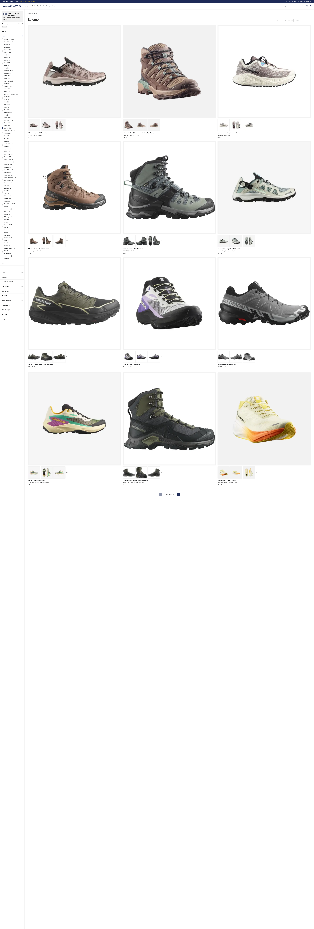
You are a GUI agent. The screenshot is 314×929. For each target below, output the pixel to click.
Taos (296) (7, 68)
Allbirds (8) (7, 214)
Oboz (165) (7, 99)
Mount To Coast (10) (9, 203)
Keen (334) (7, 62)
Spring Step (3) (8, 237)
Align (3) (6, 232)
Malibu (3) (7, 235)
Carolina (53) (7, 156)
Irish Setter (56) (8, 154)
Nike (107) (7, 125)
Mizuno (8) (7, 211)
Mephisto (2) (7, 243)
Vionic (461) (7, 49)
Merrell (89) (7, 136)
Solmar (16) (7, 193)
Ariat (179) (7, 96)
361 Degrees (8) (8, 217)
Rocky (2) (6, 240)
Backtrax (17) (7, 188)
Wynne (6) (7, 219)
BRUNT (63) (7, 151)
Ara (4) (6, 230)
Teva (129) (7, 115)
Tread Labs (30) (8, 175)
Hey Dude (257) (8, 81)
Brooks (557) (7, 47)
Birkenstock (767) (9, 39)
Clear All (20, 23)
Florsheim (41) (8, 164)
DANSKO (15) (7, 196)
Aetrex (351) (7, 57)
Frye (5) (6, 222)
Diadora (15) (7, 198)
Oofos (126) (7, 117)
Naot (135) (7, 109)
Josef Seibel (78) (8, 143)
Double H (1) (7, 258)
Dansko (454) (8, 52)
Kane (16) (6, 190)
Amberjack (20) (8, 180)
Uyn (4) (6, 227)
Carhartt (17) (7, 185)
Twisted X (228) (8, 86)
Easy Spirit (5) (8, 224)
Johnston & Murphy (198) (11, 94)
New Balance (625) (9, 42)
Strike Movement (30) (10, 177)
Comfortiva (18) (8, 183)
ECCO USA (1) (8, 256)
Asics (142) (7, 104)
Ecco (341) (7, 60)
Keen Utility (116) (8, 120)
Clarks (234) (7, 83)
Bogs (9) (6, 206)
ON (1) (6, 250)
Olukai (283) (7, 73)
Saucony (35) (7, 172)
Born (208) (7, 91)
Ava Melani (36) (8, 170)
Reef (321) (7, 65)
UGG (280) (7, 76)
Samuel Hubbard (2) (9, 248)
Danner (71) (7, 146)
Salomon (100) (8, 128)
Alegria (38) (7, 167)
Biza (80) (6, 138)
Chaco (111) (7, 123)
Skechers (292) (8, 70)
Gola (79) (6, 141)
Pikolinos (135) (8, 112)
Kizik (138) (7, 107)
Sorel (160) (7, 102)
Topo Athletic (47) (9, 162)
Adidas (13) (7, 201)
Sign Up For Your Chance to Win (26, 1)
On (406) (6, 55)
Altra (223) (7, 89)
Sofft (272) (7, 78)
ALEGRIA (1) (7, 253)
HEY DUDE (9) (8, 209)
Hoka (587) (7, 44)
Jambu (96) (7, 133)
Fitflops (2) (7, 245)
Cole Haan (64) (8, 149)
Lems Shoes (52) (8, 159)
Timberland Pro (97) (9, 130)
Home (29, 13)
